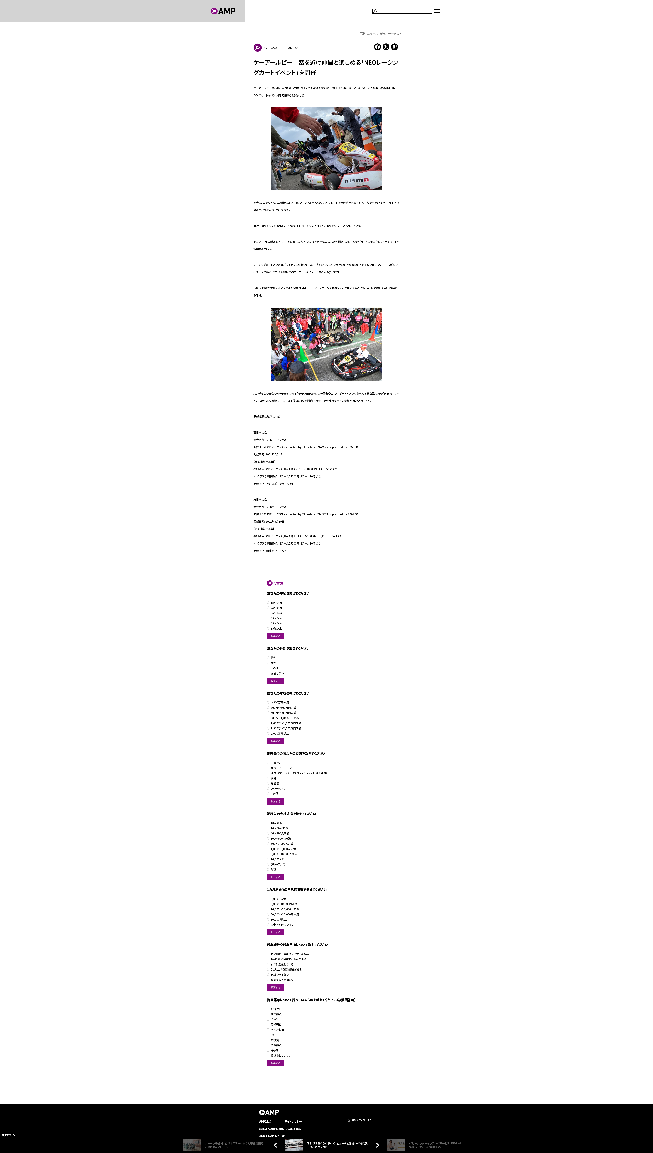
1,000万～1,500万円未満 (286, 723)
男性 (273, 657)
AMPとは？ (265, 1121)
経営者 (275, 783)
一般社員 (276, 763)
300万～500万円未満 (283, 707)
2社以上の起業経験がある (286, 969)
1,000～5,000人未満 (283, 849)
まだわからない (280, 974)
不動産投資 (277, 1029)
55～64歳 (276, 623)
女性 (273, 663)
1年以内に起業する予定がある (288, 959)
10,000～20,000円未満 (285, 909)
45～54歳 (276, 618)
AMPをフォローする (361, 1120)
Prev (276, 1145)
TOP (362, 33)
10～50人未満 (279, 828)
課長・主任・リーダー (283, 768)
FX (272, 1035)
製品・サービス (389, 33)
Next (376, 1145)
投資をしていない (281, 1055)
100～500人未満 (281, 838)
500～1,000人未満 (282, 843)
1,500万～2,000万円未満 (286, 728)
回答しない (277, 673)
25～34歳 (276, 608)
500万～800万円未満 (283, 713)
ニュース (372, 33)
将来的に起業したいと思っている (290, 954)
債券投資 (276, 1045)
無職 (273, 869)
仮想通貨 (276, 1024)
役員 (273, 778)
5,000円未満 (278, 899)
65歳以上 (276, 628)
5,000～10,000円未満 (284, 904)
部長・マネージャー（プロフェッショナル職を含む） (299, 773)
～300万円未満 (280, 702)
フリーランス (278, 788)
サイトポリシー (293, 1121)
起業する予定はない (282, 980)
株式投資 (276, 1014)
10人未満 (276, 823)
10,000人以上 (279, 859)
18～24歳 (276, 602)
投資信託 (276, 1009)
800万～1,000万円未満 (285, 718)
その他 (274, 668)
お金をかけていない (282, 924)
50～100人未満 (280, 833)
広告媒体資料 (292, 1129)
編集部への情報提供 (271, 1129)
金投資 (275, 1040)
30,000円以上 (279, 919)
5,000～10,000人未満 (284, 854)
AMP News (271, 48)
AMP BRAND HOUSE (272, 1136)
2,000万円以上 (280, 733)
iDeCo (275, 1019)
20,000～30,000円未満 (285, 914)
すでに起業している (282, 964)
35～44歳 (276, 613)
